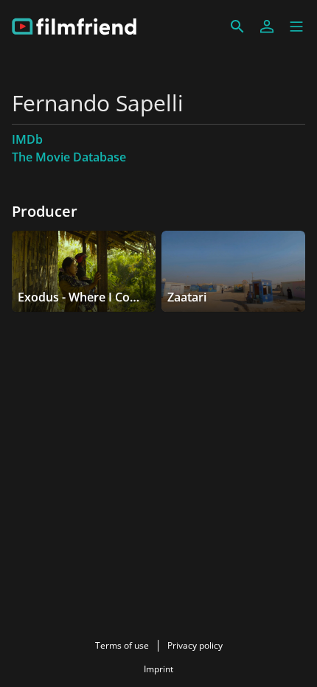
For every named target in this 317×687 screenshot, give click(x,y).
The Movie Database (69, 157)
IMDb (27, 139)
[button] (296, 26)
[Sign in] (267, 26)
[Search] (237, 26)
